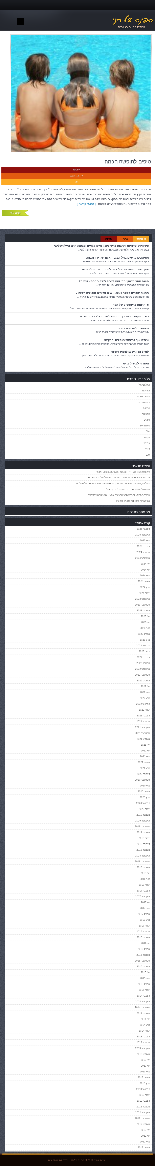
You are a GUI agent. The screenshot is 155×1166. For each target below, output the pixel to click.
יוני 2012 (145, 1135)
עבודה (146, 443)
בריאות (146, 408)
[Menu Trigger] (20, 21)
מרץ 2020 (145, 797)
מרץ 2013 (145, 1083)
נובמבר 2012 (143, 1106)
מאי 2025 (145, 540)
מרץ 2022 (145, 698)
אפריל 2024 (144, 581)
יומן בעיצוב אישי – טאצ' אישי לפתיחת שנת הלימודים (115, 269)
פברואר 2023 (143, 645)
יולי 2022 (145, 686)
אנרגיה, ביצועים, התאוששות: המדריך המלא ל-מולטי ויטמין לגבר (118, 477)
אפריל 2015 (144, 984)
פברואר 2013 (143, 1089)
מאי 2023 (145, 628)
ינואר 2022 (144, 709)
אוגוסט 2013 (143, 1054)
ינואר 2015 (144, 990)
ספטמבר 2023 (142, 604)
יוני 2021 (145, 750)
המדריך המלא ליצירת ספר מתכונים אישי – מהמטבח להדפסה (119, 495)
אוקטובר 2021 (142, 727)
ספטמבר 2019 (142, 826)
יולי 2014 (145, 1019)
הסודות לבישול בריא (136, 363)
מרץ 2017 (145, 919)
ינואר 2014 (144, 1030)
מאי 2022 (145, 692)
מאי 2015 (145, 978)
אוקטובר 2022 (142, 669)
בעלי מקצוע (144, 402)
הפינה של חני (77, 1160)
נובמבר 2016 (143, 931)
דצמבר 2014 (143, 995)
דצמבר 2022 (143, 657)
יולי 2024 (145, 563)
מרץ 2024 (145, 587)
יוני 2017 (145, 902)
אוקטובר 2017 (142, 896)
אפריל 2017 (144, 914)
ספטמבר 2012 (142, 1118)
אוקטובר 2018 (142, 855)
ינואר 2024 (144, 593)
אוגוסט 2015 (143, 966)
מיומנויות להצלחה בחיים (133, 328)
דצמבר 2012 (143, 1100)
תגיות (108, 238)
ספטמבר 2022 (142, 674)
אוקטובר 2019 (142, 820)
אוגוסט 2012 (143, 1124)
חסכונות (146, 414)
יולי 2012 (145, 1130)
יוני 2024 (145, 569)
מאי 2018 (145, 879)
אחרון (125, 238)
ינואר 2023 (144, 651)
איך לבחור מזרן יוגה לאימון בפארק (133, 500)
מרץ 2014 (145, 1025)
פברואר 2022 (143, 704)
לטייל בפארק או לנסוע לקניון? (129, 351)
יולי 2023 (145, 616)
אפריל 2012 (144, 1147)
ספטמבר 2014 (142, 1007)
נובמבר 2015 (143, 954)
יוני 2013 (145, 1065)
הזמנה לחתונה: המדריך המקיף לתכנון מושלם (127, 489)
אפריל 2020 (144, 791)
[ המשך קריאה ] (87, 203)
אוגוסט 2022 (143, 680)
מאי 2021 (145, 756)
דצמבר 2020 (143, 774)
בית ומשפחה (143, 396)
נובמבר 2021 (143, 721)
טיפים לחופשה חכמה (128, 162)
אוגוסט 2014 (143, 1013)
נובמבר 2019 (143, 814)
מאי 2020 (145, 785)
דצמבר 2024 (143, 546)
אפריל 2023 (144, 634)
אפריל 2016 (144, 949)
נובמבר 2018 (143, 849)
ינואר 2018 (144, 884)
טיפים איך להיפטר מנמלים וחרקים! (126, 340)
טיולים (147, 419)
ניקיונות (146, 437)
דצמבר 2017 (143, 890)
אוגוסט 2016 (143, 937)
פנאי (147, 449)
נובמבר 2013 (143, 1042)
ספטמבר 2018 (142, 861)
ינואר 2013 (144, 1095)
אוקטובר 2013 (142, 1048)
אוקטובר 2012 (142, 1112)
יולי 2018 (145, 873)
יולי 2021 (145, 744)
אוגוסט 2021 (143, 739)
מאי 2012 (145, 1141)
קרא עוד (15, 212)
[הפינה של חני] (112, 20)
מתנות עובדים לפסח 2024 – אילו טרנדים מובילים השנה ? (112, 292)
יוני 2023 (145, 622)
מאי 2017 (145, 908)
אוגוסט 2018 (143, 867)
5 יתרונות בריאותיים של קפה (131, 304)
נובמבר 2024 (143, 552)
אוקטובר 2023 (142, 598)
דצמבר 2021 (143, 715)
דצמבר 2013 (143, 1036)
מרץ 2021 (145, 768)
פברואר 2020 (143, 803)
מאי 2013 (145, 1071)
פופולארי (141, 238)
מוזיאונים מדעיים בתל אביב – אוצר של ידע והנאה (117, 257)
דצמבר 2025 (143, 528)
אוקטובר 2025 (142, 534)
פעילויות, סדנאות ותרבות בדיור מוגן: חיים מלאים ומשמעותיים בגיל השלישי (101, 245)
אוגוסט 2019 (143, 832)
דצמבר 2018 (143, 844)
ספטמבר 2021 (142, 733)
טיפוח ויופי (145, 425)
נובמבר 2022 (143, 663)
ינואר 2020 (144, 809)
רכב (148, 454)
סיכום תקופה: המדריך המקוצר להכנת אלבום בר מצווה (114, 316)
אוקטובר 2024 (142, 558)
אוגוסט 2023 (143, 610)
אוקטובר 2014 (142, 1001)
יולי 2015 (145, 972)
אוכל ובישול (144, 384)
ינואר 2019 (144, 838)
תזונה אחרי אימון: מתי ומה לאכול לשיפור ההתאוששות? (114, 281)
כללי (148, 431)
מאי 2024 (145, 575)
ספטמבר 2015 (142, 960)
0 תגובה (76, 170)
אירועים (146, 390)
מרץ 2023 (145, 639)
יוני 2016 (145, 943)
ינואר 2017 (144, 925)
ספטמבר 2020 (142, 779)
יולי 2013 (145, 1060)
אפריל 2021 (144, 762)
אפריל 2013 (144, 1077)
